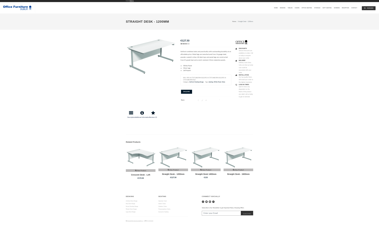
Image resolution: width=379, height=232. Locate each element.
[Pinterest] (213, 202)
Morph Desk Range (131, 209)
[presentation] (131, 115)
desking (211, 82)
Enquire (186, 91)
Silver (223, 82)
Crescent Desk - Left (140, 175)
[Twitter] (206, 202)
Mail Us (131, 1)
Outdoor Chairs (162, 206)
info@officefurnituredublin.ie (135, 221)
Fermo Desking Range (132, 206)
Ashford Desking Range (196, 82)
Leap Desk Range (131, 212)
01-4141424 (149, 221)
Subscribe (247, 214)
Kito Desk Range (130, 203)
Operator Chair (162, 201)
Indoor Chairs (162, 203)
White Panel (217, 82)
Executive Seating (163, 212)
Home (234, 21)
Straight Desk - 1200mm (173, 174)
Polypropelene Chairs (164, 209)
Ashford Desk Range (131, 201)
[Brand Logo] (244, 42)
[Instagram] (210, 202)
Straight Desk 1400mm (205, 174)
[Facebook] (203, 202)
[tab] (131, 115)
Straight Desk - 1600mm (238, 174)
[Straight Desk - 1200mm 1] (151, 57)
